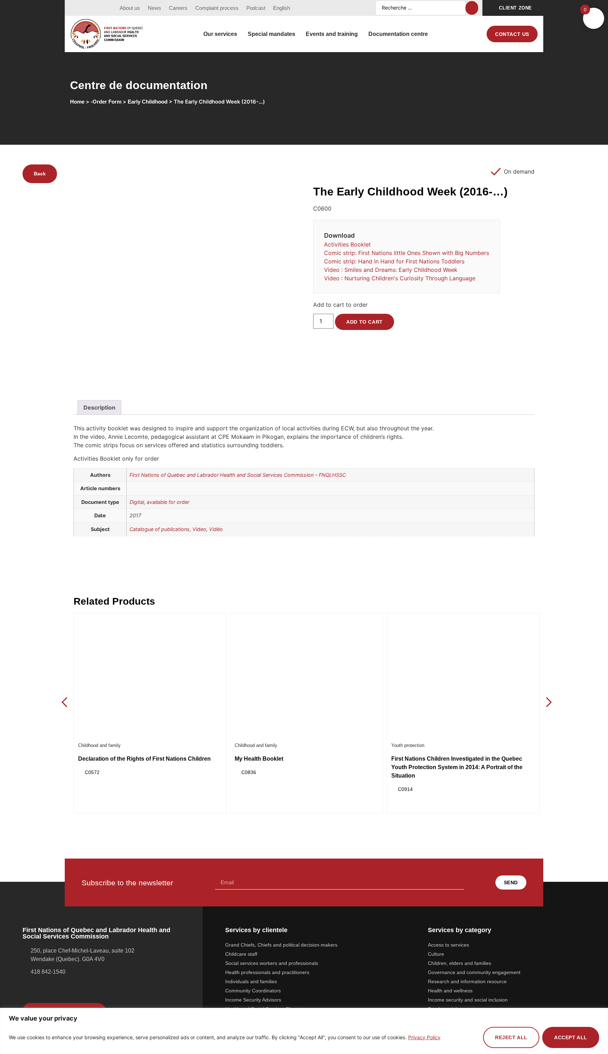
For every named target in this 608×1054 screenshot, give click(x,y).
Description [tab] (99, 407)
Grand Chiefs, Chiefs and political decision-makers (281, 945)
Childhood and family (99, 745)
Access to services (448, 945)
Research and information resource (467, 981)
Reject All (511, 1037)
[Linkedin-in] (102, 8)
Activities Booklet (347, 244)
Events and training (332, 34)
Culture (436, 954)
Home (77, 102)
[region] (304, 1031)
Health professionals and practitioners (267, 972)
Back (40, 173)
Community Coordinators (253, 990)
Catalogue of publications (159, 529)
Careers (178, 8)
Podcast (255, 8)
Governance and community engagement (474, 972)
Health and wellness (450, 990)
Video (199, 529)
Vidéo (216, 529)
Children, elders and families (459, 963)
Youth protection (407, 745)
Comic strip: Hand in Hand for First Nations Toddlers (394, 261)
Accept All (570, 1037)
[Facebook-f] (76, 8)
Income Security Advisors (253, 1000)
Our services (220, 34)
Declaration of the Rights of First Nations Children (144, 759)
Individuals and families (251, 981)
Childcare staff (241, 954)
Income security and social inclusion (468, 1000)
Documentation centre (398, 34)
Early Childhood (147, 102)
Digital (136, 502)
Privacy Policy (424, 1037)
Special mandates (271, 34)
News (154, 8)
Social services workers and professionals (271, 963)
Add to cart (364, 322)
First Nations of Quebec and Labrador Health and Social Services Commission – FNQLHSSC (237, 475)
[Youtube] (89, 8)
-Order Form (106, 102)
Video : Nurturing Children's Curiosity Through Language (399, 278)
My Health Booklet (259, 759)
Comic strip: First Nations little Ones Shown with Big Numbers (406, 252)
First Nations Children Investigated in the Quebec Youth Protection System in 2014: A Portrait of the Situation (456, 767)
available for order (168, 502)
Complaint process (217, 8)
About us (130, 8)
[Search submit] (472, 8)
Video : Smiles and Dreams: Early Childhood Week (390, 269)
